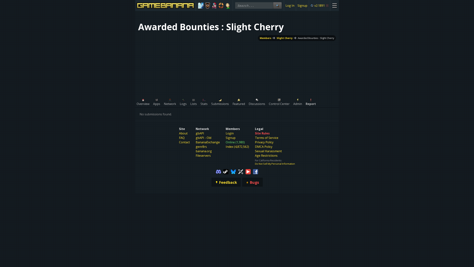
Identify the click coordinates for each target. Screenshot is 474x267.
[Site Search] (277, 5)
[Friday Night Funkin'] (214, 5)
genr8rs (201, 147)
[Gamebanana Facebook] (255, 171)
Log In (290, 6)
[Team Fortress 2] (221, 5)
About (183, 133)
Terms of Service (266, 138)
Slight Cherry (285, 38)
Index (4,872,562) (237, 147)
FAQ (182, 138)
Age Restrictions (266, 156)
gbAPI (200, 133)
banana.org (204, 151)
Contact (184, 142)
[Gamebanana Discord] (218, 171)
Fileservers (203, 156)
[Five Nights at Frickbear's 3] (207, 5)
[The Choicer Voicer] (200, 5)
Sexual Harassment (268, 151)
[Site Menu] (334, 5)
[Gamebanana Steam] (226, 171)
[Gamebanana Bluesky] (233, 171)
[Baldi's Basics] (227, 5)
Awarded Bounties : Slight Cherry (316, 38)
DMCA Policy (263, 147)
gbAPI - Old (203, 138)
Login (230, 133)
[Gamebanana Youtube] (248, 171)
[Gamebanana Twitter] (241, 171)
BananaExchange (208, 142)
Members (265, 38)
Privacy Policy (264, 142)
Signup (302, 6)
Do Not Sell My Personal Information (275, 163)
